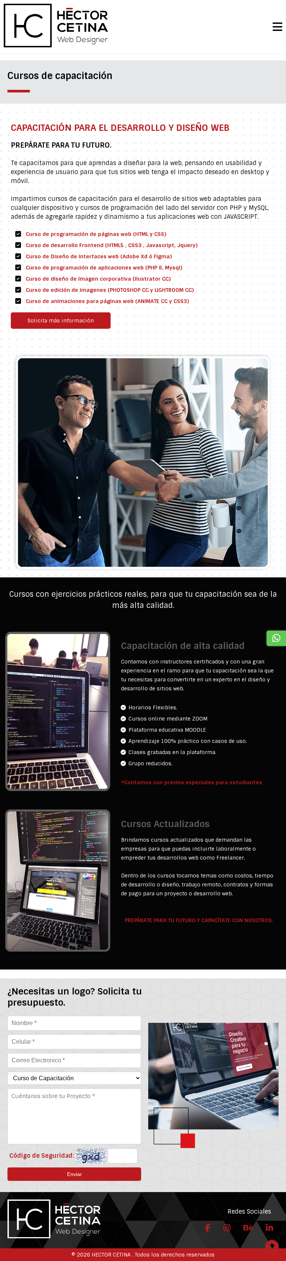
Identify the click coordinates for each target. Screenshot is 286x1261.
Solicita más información (61, 320)
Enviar (74, 1174)
